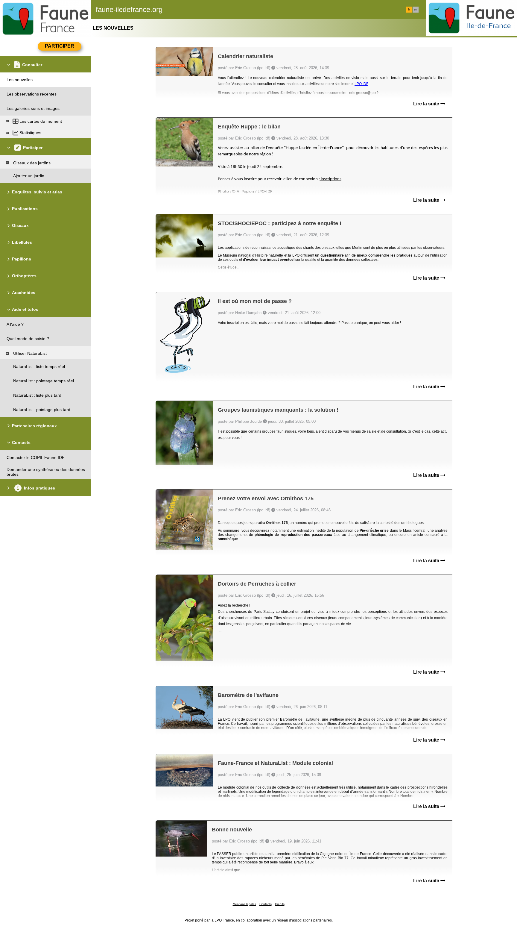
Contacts (265, 904)
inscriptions (330, 179)
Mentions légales (244, 904)
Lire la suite (426, 103)
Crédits (280, 904)
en (415, 9)
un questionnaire (329, 255)
